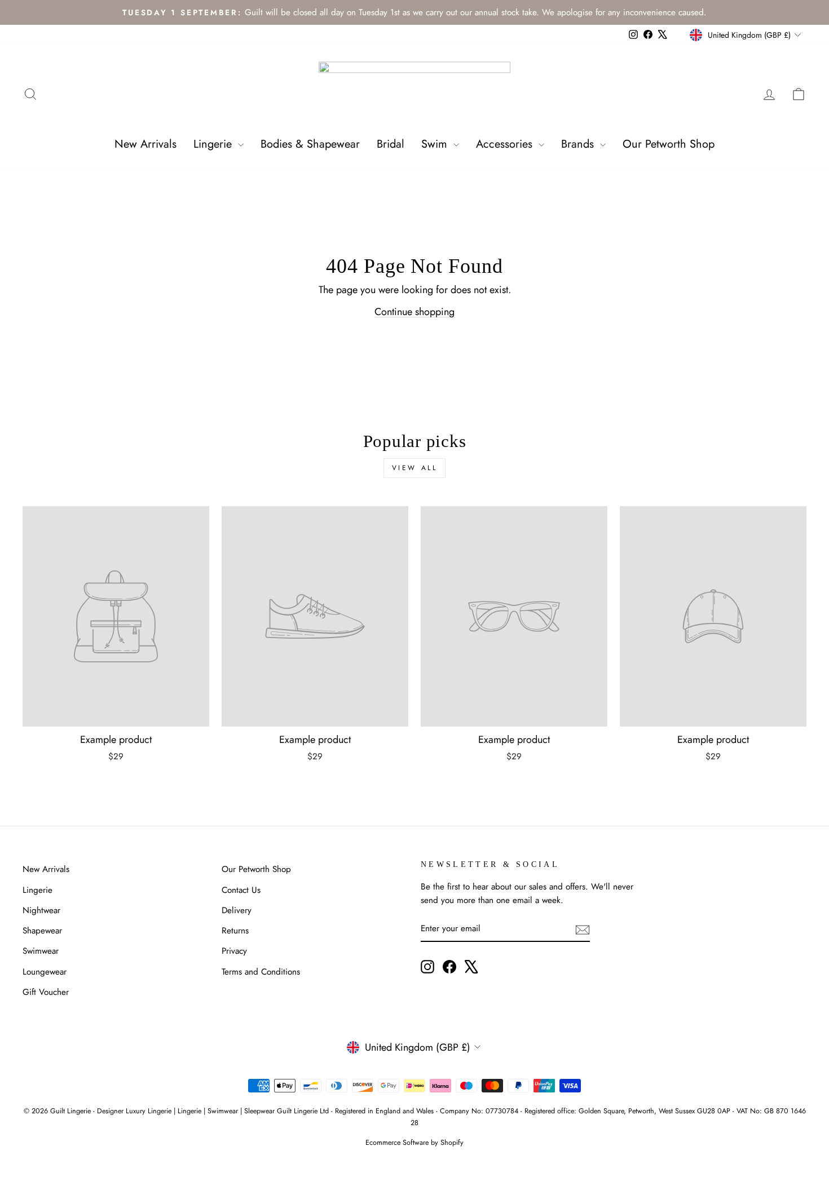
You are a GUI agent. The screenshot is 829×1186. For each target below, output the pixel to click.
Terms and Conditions (261, 972)
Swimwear (41, 951)
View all (415, 468)
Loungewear (45, 972)
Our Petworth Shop (669, 144)
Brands (579, 144)
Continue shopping (414, 311)
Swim (436, 144)
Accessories (506, 144)
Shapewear (42, 930)
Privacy (234, 951)
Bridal (390, 144)
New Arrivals (145, 144)
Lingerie (214, 144)
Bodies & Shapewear (310, 144)
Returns (235, 930)
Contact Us (241, 890)
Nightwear (41, 910)
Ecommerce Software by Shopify (414, 1143)
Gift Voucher (46, 992)
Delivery (237, 910)
